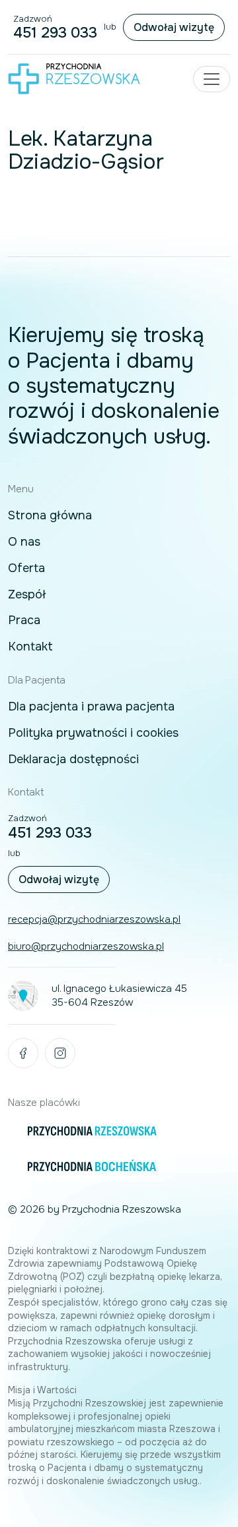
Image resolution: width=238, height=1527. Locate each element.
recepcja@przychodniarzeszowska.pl (94, 919)
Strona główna (50, 516)
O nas (24, 542)
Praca (24, 620)
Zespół (27, 595)
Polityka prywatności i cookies (93, 733)
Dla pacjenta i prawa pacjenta (91, 707)
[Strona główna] (74, 78)
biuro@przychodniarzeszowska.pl (86, 946)
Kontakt (30, 647)
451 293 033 (55, 33)
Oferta (26, 568)
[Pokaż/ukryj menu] (211, 79)
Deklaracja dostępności (73, 759)
